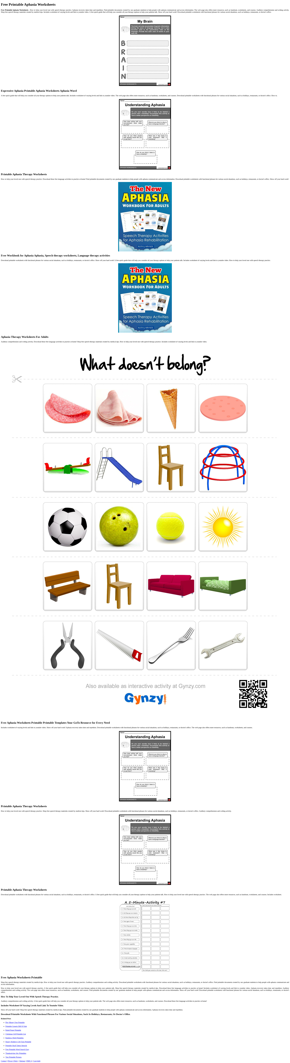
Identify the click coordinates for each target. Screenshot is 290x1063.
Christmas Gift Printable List (15, 1034)
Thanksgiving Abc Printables (15, 1053)
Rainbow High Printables (14, 1038)
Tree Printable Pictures (13, 1057)
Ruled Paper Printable (13, 1030)
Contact (3, 1061)
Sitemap (22, 1061)
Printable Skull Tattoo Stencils (16, 1046)
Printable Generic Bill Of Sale (16, 1026)
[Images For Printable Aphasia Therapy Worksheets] (145, 134)
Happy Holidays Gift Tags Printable (18, 1042)
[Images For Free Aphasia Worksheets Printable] (145, 935)
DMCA (29, 1061)
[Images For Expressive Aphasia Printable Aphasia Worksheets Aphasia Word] (145, 51)
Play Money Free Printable (15, 1022)
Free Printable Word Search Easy (17, 1049)
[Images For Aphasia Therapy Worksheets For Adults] (145, 298)
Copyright (36, 1061)
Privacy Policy (13, 1061)
